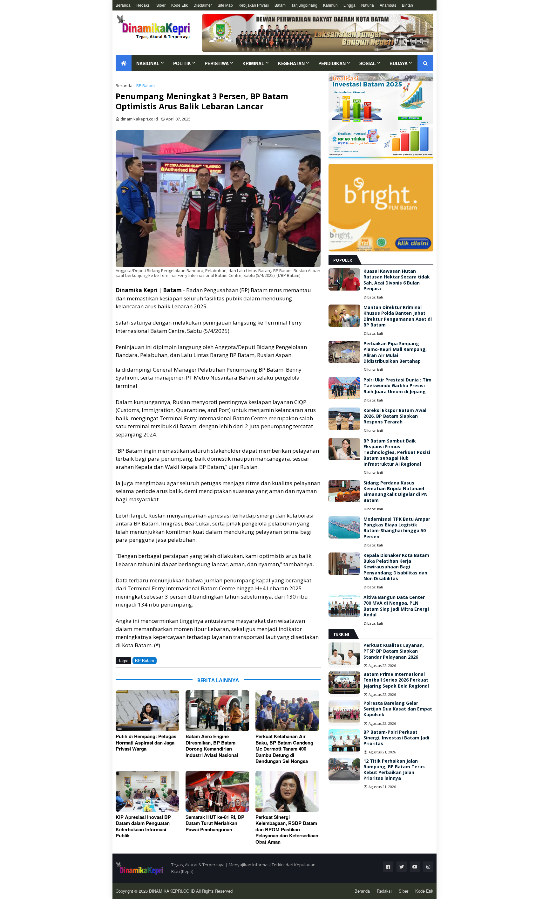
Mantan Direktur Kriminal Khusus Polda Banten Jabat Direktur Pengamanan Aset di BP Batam (397, 316)
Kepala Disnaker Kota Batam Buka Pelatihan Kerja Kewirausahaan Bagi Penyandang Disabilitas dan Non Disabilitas (396, 566)
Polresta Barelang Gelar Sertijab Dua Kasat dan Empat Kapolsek (397, 708)
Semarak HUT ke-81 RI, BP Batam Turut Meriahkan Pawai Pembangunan (215, 823)
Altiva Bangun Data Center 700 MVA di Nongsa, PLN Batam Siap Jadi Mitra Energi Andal (396, 606)
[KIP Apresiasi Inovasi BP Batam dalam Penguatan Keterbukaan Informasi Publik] (147, 791)
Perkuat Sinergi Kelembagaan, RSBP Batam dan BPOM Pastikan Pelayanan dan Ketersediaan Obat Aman (286, 829)
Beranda (123, 5)
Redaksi (143, 5)
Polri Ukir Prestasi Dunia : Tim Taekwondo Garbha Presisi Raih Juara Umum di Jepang (397, 385)
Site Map (225, 5)
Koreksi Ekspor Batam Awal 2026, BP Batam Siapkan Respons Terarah (394, 416)
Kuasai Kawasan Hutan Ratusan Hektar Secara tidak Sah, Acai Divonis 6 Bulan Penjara (396, 280)
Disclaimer (202, 5)
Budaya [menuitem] (399, 63)
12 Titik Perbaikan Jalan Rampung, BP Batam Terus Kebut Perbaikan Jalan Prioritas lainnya (394, 769)
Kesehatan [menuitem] (291, 63)
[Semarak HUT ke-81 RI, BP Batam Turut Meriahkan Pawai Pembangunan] (217, 791)
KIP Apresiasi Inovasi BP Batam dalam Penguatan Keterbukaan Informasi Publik (143, 826)
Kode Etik (179, 5)
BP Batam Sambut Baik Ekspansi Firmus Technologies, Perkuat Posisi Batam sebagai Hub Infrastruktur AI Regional (396, 452)
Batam (280, 5)
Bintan (407, 5)
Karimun (330, 5)
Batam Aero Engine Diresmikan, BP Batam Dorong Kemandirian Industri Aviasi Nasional (212, 745)
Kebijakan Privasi (254, 5)
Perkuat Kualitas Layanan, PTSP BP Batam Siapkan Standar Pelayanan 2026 (393, 651)
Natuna (367, 5)
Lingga (349, 5)
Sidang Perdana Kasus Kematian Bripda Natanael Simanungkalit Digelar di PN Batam (395, 491)
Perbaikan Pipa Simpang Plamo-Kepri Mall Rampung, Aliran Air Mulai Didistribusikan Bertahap (395, 352)
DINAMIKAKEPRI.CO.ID (172, 891)
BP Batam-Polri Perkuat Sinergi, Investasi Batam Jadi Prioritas (396, 737)
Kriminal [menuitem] (253, 63)
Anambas (388, 5)
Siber (161, 5)
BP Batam (145, 85)
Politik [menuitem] (182, 63)
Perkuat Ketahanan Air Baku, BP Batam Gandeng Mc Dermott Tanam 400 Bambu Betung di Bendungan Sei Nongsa (284, 749)
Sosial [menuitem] (367, 63)
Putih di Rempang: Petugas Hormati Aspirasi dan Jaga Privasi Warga (146, 742)
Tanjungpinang (304, 5)
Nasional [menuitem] (147, 63)
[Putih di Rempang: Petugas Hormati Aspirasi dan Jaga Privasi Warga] (147, 710)
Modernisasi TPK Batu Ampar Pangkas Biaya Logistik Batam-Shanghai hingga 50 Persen (396, 527)
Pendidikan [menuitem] (332, 63)
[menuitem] (124, 63)
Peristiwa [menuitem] (217, 63)
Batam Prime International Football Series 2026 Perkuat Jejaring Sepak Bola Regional (396, 680)
